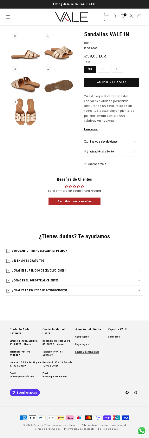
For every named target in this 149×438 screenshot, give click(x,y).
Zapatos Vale (41, 425)
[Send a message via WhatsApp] (141, 430)
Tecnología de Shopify (64, 425)
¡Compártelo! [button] (97, 164)
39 (106, 70)
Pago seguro (82, 344)
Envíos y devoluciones (87, 351)
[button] (8, 17)
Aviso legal (119, 425)
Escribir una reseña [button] (74, 201)
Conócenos (114, 336)
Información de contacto (79, 428)
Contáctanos (82, 336)
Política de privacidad (95, 425)
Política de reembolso (47, 428)
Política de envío (108, 428)
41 (119, 70)
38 (90, 69)
